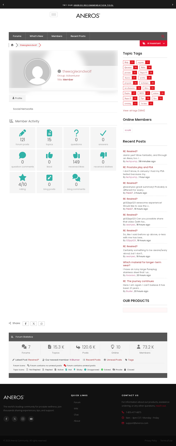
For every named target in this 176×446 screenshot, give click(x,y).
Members (57, 36)
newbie (142, 77)
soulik (128, 130)
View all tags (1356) (134, 110)
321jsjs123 (131, 240)
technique (145, 82)
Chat (76, 414)
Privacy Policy (151, 440)
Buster (129, 291)
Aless (146, 88)
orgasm (141, 62)
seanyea (130, 224)
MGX (141, 93)
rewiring (128, 103)
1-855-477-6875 (133, 412)
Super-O (143, 72)
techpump (131, 161)
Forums (17, 36)
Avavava (130, 275)
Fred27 (129, 192)
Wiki (76, 408)
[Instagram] (23, 419)
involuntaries (130, 88)
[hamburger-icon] (54, 14)
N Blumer (75, 359)
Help (126, 62)
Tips (142, 98)
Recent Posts (78, 36)
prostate (128, 72)
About (77, 420)
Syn (155, 98)
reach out (161, 405)
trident (155, 93)
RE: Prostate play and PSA (138, 167)
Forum (77, 402)
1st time (144, 103)
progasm (128, 82)
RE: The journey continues (138, 281)
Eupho (127, 93)
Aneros (127, 77)
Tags (131, 359)
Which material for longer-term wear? (142, 264)
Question (128, 67)
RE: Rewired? (130, 151)
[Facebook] (6, 419)
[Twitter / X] (15, 419)
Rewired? (33, 359)
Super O (128, 98)
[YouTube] (31, 419)
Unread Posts (114, 359)
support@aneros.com (137, 423)
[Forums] (12, 45)
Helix (143, 67)
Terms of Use (166, 440)
